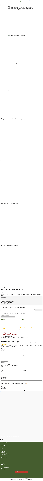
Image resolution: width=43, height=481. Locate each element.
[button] (22, 307)
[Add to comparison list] (8, 6)
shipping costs (11, 301)
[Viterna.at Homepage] (21, 1)
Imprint (2, 458)
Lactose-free (14, 365)
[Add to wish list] (9, 6)
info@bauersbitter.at (4, 361)
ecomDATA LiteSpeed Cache (28, 479)
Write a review (3, 377)
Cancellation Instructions (5, 461)
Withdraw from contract (21, 471)
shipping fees (26, 478)
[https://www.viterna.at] (34, 1)
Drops (9, 364)
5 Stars (2, 370)
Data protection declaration (6, 462)
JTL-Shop (16, 479)
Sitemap (2, 463)
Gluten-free (10, 365)
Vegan (18, 365)
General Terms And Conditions (6, 459)
